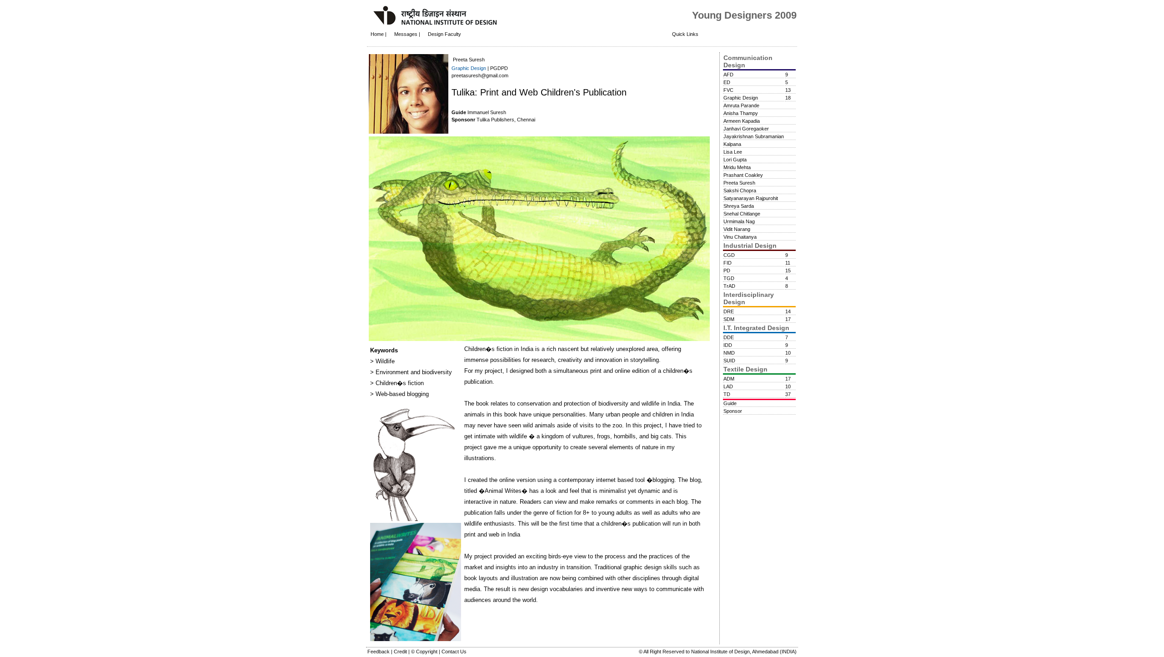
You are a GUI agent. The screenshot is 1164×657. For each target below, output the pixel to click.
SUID (729, 360)
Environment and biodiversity (413, 372)
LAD (728, 386)
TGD (728, 278)
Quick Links (685, 34)
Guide (730, 403)
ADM (728, 378)
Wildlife (384, 361)
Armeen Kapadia (741, 121)
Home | (378, 34)
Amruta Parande (741, 105)
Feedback (379, 651)
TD (726, 394)
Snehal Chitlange (741, 213)
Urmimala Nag (739, 221)
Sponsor (732, 411)
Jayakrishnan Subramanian (753, 136)
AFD (728, 74)
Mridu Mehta (737, 167)
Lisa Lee (732, 152)
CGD (729, 255)
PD (726, 270)
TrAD (729, 286)
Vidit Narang (736, 229)
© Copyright (425, 651)
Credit (401, 651)
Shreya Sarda (738, 206)
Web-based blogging (401, 394)
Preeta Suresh (739, 183)
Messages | (407, 34)
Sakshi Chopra (739, 190)
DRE (728, 311)
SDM (728, 319)
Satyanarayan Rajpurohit (750, 198)
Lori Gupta (735, 159)
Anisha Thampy (740, 113)
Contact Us (454, 651)
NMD (729, 353)
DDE (728, 337)
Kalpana (732, 144)
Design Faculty (444, 34)
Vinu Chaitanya (740, 237)
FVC (728, 90)
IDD (727, 345)
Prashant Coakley (743, 175)
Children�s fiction (399, 383)
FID (727, 263)
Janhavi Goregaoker (746, 128)
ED (726, 82)
